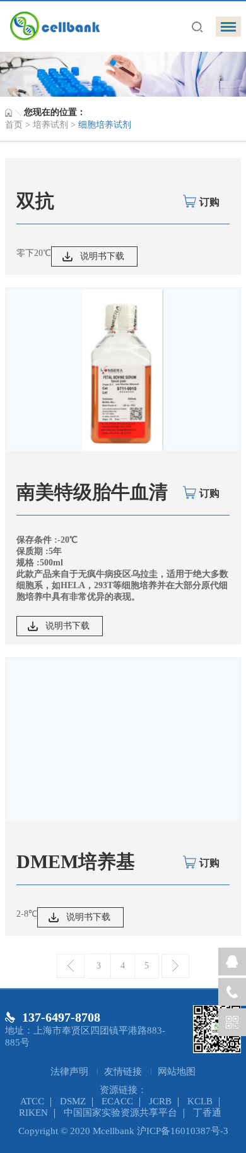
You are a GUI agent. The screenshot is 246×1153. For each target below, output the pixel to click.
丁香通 (207, 1113)
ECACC (117, 1101)
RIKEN (33, 1113)
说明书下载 (102, 256)
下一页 (175, 966)
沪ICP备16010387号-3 (182, 1131)
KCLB (200, 1101)
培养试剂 (50, 125)
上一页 (71, 966)
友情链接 (124, 1071)
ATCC (32, 1101)
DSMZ (73, 1101)
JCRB (160, 1101)
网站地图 (177, 1071)
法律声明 (70, 1071)
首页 (14, 125)
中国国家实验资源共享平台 (120, 1113)
